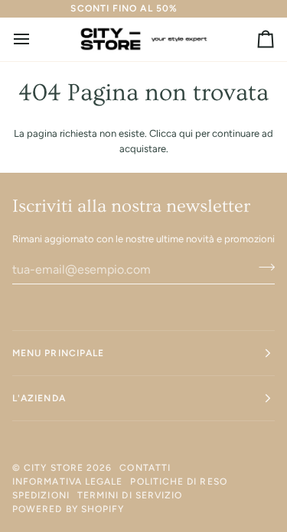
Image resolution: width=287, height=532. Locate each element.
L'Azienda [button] (39, 398)
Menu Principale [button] (58, 353)
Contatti (145, 467)
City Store (53, 467)
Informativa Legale (67, 481)
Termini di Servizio (130, 495)
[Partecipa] (262, 267)
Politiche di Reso (178, 481)
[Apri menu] (35, 39)
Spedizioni (41, 495)
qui (186, 133)
